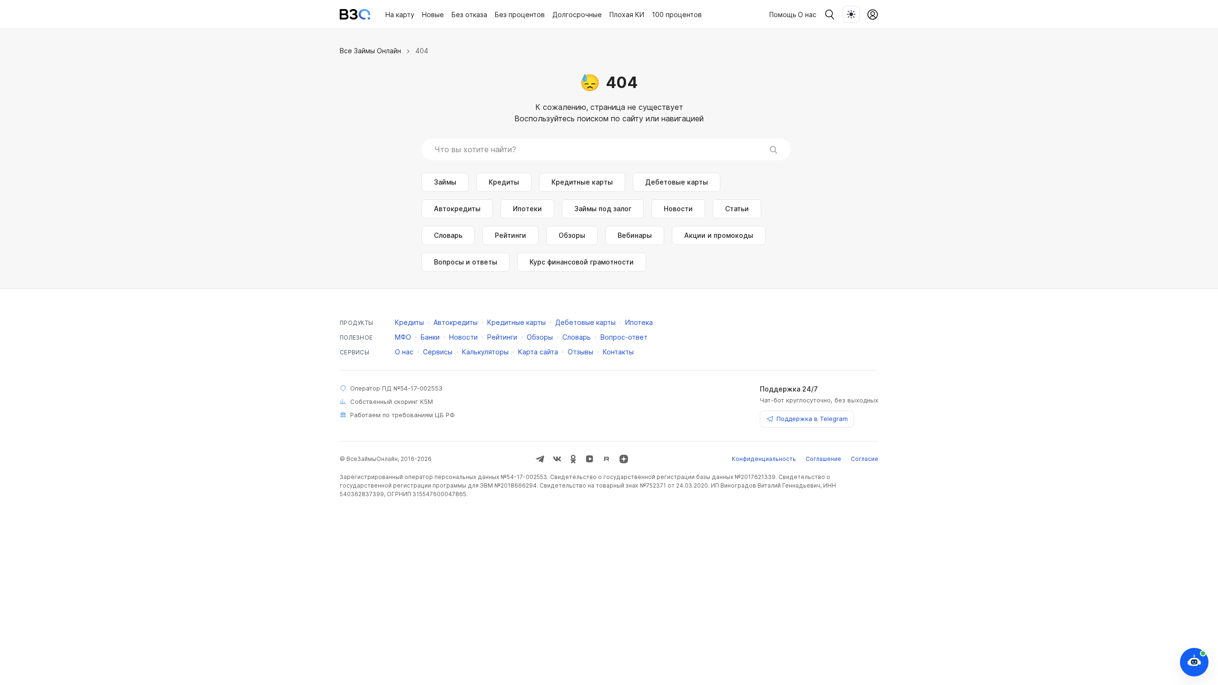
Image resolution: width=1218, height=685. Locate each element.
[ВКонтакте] (557, 459)
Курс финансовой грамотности (582, 262)
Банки (430, 337)
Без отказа (469, 14)
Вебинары (635, 235)
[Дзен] (623, 459)
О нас (807, 14)
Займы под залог (602, 209)
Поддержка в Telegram (812, 418)
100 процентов (677, 14)
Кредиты (504, 182)
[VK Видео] (589, 459)
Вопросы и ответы (465, 262)
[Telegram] (540, 459)
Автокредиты (457, 209)
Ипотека (639, 322)
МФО (403, 337)
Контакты (618, 352)
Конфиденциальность (764, 458)
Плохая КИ (626, 14)
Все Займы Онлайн (370, 51)
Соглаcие (864, 458)
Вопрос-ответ (624, 337)
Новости (678, 209)
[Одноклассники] (573, 459)
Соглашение (823, 458)
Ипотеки (527, 209)
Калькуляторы (485, 352)
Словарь (448, 235)
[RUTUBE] (606, 459)
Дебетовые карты (676, 182)
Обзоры (572, 235)
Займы (445, 182)
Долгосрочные (577, 14)
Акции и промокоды (718, 235)
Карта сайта (538, 352)
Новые (433, 14)
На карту (399, 14)
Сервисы (437, 352)
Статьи (737, 209)
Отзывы (580, 352)
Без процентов (520, 14)
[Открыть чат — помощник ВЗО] (1194, 662)
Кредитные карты (582, 182)
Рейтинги (510, 235)
